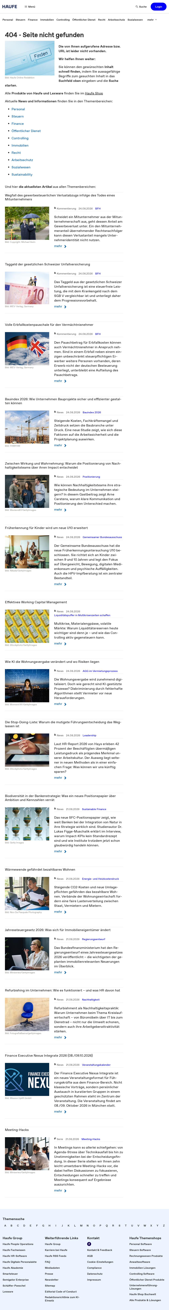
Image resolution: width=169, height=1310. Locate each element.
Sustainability (22, 174)
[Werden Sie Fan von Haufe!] (89, 1244)
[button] (159, 7)
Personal (18, 109)
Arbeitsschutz (22, 160)
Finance (18, 123)
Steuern (18, 116)
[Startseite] (10, 6)
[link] (7, 19)
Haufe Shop (94, 93)
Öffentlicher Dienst (26, 131)
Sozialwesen (21, 167)
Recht (16, 152)
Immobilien (20, 145)
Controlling (20, 138)
